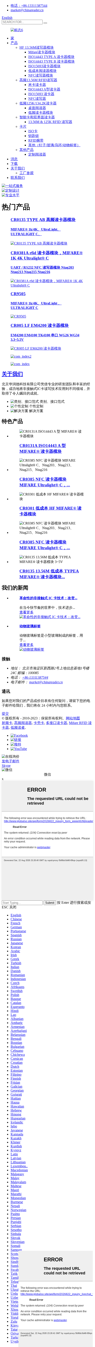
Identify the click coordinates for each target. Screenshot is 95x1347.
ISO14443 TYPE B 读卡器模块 (51, 61)
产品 (14, 43)
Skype (6, 765)
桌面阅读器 (37, 108)
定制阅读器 (37, 154)
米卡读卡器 (37, 85)
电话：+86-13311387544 (29, 6)
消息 (14, 159)
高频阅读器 (23, 723)
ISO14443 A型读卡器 (44, 89)
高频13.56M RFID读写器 (38, 80)
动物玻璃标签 (30, 626)
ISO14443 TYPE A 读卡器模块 (51, 57)
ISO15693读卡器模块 (44, 66)
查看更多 (26, 612)
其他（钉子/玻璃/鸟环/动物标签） (54, 145)
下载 (14, 164)
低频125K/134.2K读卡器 (38, 103)
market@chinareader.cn (27, 10)
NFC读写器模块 (40, 75)
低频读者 (18, 727)
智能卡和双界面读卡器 (37, 117)
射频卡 (7, 723)
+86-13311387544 (35, 677)
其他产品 (26, 150)
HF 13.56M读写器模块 (36, 47)
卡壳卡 (39, 723)
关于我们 (18, 168)
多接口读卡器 (56, 723)
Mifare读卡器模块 (41, 52)
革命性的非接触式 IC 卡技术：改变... (48, 598)
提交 (5, 713)
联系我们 (18, 177)
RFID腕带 (36, 140)
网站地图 (73, 718)
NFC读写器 (37, 98)
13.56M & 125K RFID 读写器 (50, 122)
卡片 (23, 126)
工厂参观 (26, 173)
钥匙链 (33, 136)
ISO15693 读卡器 (41, 94)
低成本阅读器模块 (42, 71)
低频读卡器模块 (40, 112)
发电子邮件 (10, 761)
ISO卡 (33, 131)
